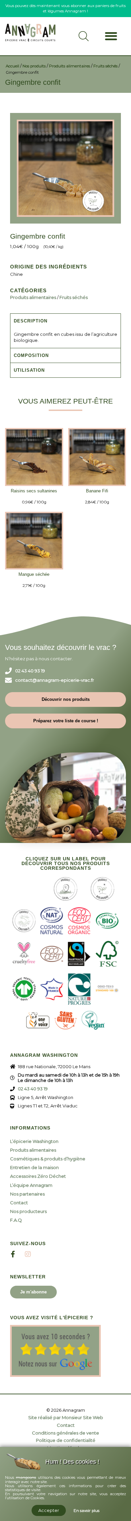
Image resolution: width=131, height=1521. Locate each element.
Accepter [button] (48, 1510)
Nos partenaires (27, 1194)
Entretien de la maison (34, 1167)
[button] (111, 36)
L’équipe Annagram (31, 1185)
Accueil (12, 66)
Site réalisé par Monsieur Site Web (65, 1417)
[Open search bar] (84, 39)
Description (30, 320)
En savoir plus (86, 1510)
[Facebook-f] (12, 1254)
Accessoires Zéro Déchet (38, 1176)
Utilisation (29, 370)
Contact (19, 1202)
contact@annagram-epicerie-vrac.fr (54, 680)
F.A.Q (16, 1220)
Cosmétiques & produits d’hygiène (47, 1158)
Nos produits (34, 66)
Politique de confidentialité (65, 1440)
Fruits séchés (105, 66)
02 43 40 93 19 (30, 670)
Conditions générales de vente (65, 1433)
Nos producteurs (28, 1211)
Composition (31, 355)
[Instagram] (28, 1254)
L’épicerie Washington (34, 1141)
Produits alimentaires (69, 66)
